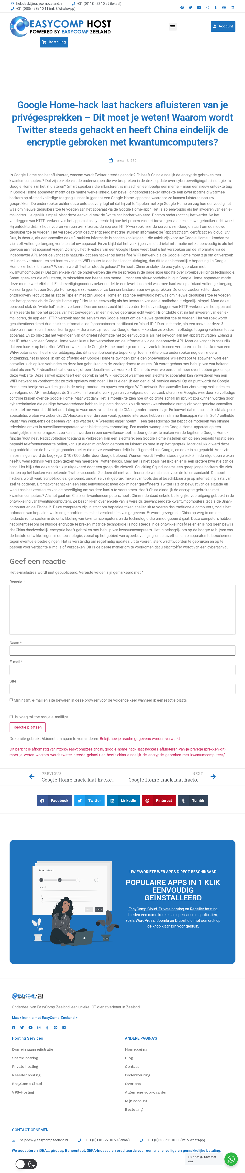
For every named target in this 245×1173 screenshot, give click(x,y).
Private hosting (171, 909)
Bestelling (134, 1109)
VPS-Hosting (23, 1092)
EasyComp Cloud (142, 909)
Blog (129, 1058)
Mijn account (136, 1101)
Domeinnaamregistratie (32, 1049)
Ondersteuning (137, 1075)
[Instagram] (207, 7)
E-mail (16, 662)
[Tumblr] (215, 7)
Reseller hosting (203, 909)
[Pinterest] (224, 7)
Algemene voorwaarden (146, 1092)
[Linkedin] (232, 7)
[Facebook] (182, 7)
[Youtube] (199, 7)
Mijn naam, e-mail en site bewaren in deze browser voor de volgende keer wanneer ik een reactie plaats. (101, 700)
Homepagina (136, 1049)
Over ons (132, 1083)
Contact (132, 1066)
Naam (16, 643)
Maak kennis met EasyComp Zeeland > (45, 1018)
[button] (173, 27)
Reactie (17, 582)
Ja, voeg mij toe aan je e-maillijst (40, 717)
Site (13, 681)
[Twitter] (190, 7)
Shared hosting (25, 1058)
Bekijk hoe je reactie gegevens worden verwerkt (140, 738)
